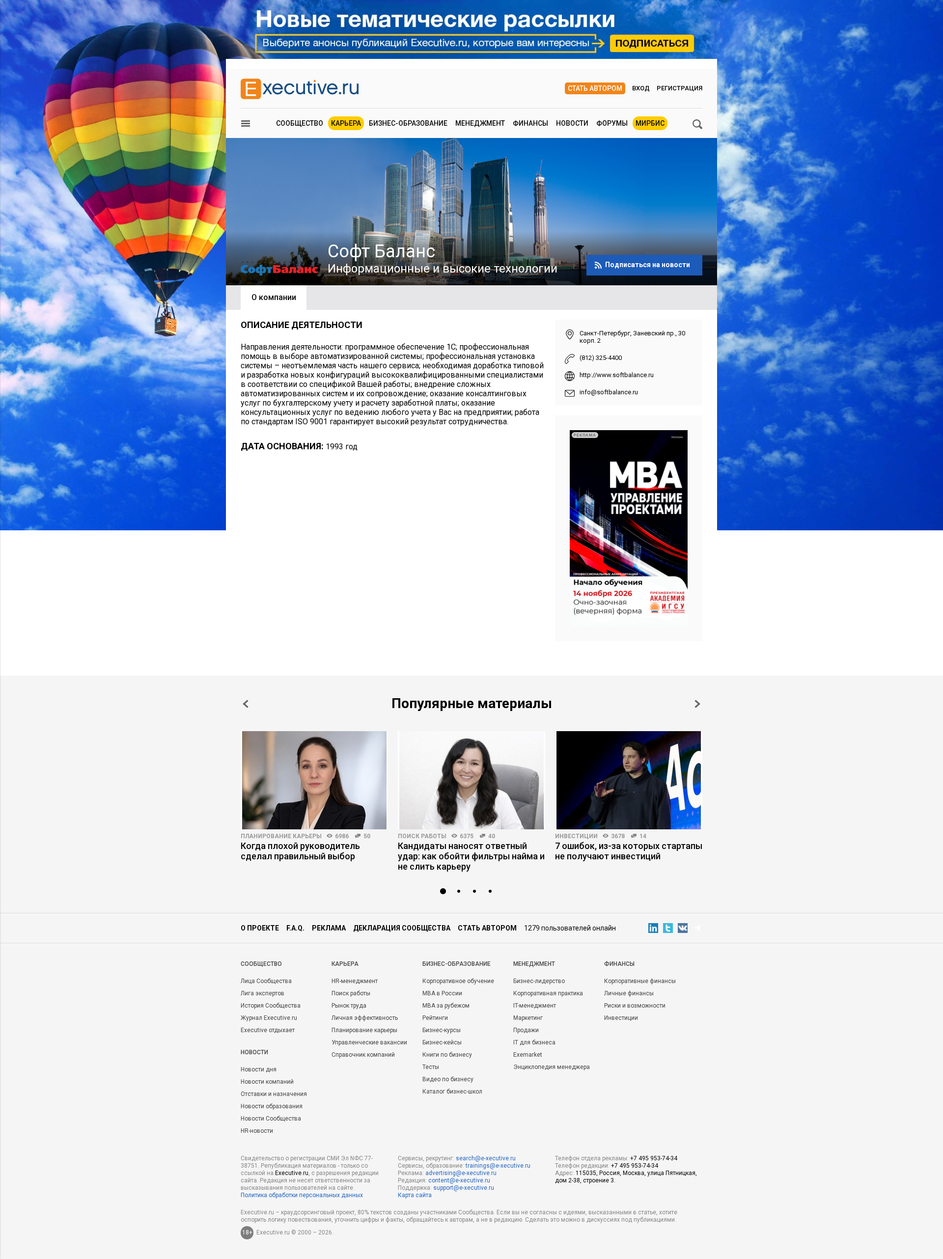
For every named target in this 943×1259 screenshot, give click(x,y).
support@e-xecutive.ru (463, 1187)
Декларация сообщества (401, 928)
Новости (572, 123)
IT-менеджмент (534, 1005)
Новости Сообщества (271, 1118)
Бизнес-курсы (441, 1030)
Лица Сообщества (266, 981)
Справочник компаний (363, 1054)
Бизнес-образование (408, 123)
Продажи (526, 1030)
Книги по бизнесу (447, 1054)
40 (491, 836)
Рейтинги (435, 1017)
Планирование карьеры (281, 836)
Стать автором (595, 88)
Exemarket (527, 1054)
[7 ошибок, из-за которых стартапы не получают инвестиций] (628, 780)
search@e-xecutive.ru (486, 1158)
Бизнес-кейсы (442, 1042)
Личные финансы (629, 993)
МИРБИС (650, 123)
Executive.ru (291, 1173)
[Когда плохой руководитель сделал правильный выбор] (314, 780)
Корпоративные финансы (640, 981)
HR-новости (257, 1130)
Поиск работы (422, 836)
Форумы (612, 123)
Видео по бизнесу (447, 1079)
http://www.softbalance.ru (617, 375)
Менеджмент (480, 123)
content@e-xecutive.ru (459, 1180)
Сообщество (299, 123)
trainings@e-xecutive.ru (498, 1165)
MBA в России (442, 993)
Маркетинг (528, 1017)
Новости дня (259, 1069)
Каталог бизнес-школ (452, 1091)
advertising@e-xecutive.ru (461, 1173)
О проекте (260, 928)
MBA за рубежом (446, 1005)
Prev (245, 704)
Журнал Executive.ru (269, 1017)
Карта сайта (415, 1195)
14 (642, 836)
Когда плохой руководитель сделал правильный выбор (300, 851)
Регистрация (679, 88)
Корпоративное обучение (458, 981)
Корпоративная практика (548, 993)
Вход (641, 88)
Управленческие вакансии (369, 1042)
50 (366, 836)
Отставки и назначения (274, 1094)
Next (697, 704)
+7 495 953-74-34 (653, 1158)
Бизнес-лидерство (539, 981)
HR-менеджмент (355, 981)
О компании (273, 297)
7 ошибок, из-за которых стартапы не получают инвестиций (628, 851)
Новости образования (272, 1106)
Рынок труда (349, 1005)
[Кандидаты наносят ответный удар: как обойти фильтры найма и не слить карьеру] (471, 780)
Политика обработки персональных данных (302, 1195)
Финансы (530, 123)
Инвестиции (576, 836)
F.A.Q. (295, 928)
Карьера (346, 123)
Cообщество (261, 963)
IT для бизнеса (534, 1042)
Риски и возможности (635, 1005)
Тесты (430, 1067)
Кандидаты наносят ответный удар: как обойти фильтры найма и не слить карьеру (471, 856)
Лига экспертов (262, 993)
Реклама (329, 928)
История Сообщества (271, 1005)
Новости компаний (267, 1081)
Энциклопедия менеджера (551, 1067)
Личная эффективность (365, 1017)
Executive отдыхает (268, 1030)
